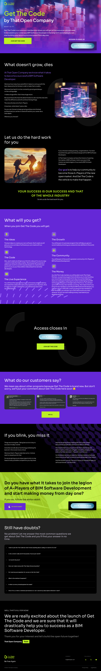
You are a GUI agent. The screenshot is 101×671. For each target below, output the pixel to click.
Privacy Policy (85, 667)
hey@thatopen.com (70, 659)
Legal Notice (93, 667)
